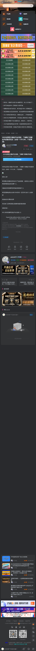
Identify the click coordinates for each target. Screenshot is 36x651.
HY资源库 (11, 623)
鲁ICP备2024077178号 (25, 623)
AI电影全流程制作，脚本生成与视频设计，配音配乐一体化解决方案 (21, 572)
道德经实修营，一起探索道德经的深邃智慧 (22, 579)
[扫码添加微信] (33, 632)
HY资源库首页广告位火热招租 (19, 557)
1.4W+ (13, 260)
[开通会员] (33, 624)
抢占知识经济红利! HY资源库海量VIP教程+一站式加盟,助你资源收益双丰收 (22, 565)
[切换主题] (33, 636)
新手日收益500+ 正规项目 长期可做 (13, 105)
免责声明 (27, 621)
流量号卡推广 (19, 642)
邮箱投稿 (21, 621)
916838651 (19, 226)
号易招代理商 (11, 642)
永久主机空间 (27, 642)
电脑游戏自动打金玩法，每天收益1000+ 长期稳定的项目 (19, 108)
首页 (3, 133)
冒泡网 (12, 133)
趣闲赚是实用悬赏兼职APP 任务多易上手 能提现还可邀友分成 (22, 586)
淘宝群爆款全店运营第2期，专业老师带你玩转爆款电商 (19, 111)
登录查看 (18, 159)
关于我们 (8, 621)
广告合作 (15, 621)
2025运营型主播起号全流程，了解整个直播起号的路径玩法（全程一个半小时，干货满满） (17, 139)
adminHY (8, 145)
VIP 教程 (8, 133)
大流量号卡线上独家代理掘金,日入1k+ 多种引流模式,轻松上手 (22, 593)
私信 (32, 145)
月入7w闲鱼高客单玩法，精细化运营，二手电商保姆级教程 (20, 115)
